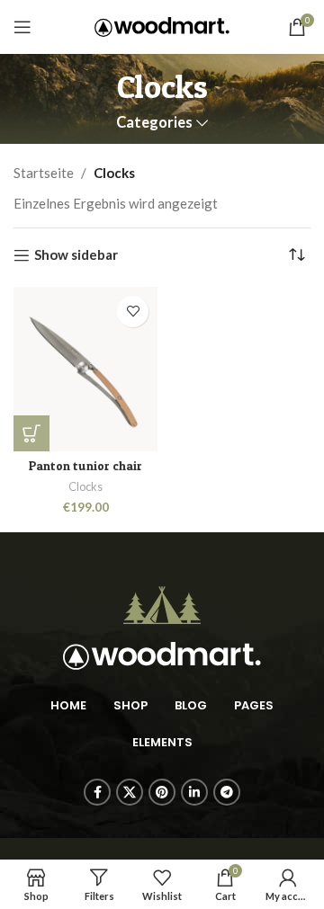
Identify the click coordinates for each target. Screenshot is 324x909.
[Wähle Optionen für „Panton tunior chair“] (32, 433)
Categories (154, 122)
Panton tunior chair (85, 466)
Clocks (85, 486)
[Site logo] (162, 25)
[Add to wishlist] (132, 311)
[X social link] (129, 792)
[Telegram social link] (226, 792)
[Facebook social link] (97, 792)
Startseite (44, 173)
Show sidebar (76, 255)
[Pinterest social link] (162, 792)
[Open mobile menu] (22, 27)
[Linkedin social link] (194, 792)
